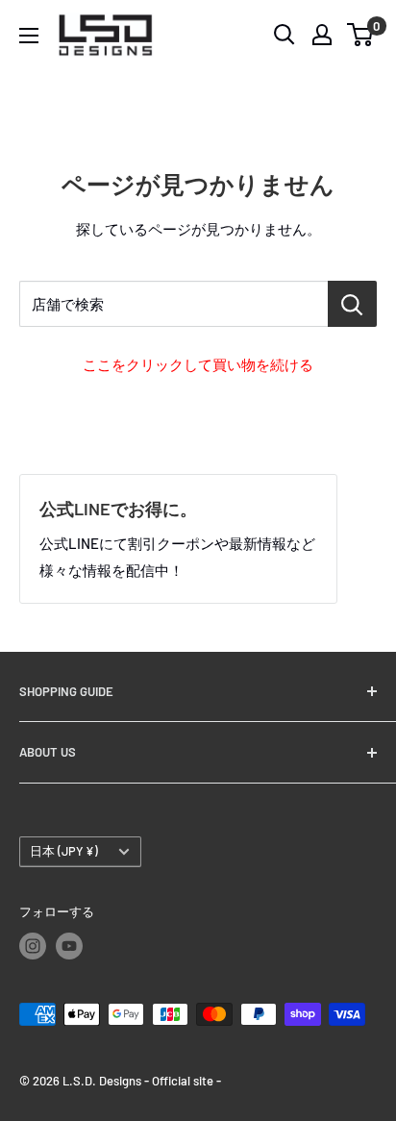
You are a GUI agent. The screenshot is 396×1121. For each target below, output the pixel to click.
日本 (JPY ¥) (64, 851)
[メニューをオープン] (28, 35)
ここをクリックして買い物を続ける (198, 364)
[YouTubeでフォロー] (69, 946)
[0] (361, 34)
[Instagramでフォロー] (32, 946)
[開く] (284, 34)
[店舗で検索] (352, 304)
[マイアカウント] (322, 34)
